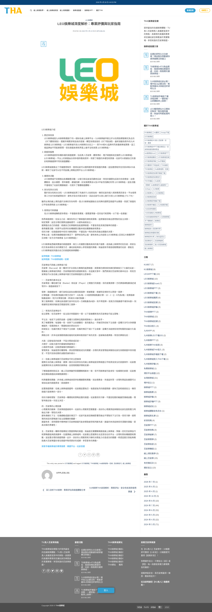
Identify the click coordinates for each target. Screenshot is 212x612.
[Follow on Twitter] (53, 571)
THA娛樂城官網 (151, 321)
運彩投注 (148, 468)
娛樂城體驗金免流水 (153, 411)
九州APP (148, 331)
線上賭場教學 (38, 10)
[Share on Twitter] (85, 455)
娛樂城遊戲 (77, 10)
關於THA (99, 10)
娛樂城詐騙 (149, 397)
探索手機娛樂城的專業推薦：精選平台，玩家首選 (63, 446)
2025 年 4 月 (149, 491)
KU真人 (158, 582)
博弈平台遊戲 (150, 373)
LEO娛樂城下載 (151, 293)
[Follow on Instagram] (48, 571)
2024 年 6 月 (149, 510)
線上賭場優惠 (65, 10)
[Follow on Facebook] (44, 571)
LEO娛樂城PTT (163, 153)
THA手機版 (149, 181)
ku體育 (156, 132)
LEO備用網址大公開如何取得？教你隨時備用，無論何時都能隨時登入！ (160, 112)
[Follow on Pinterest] (62, 571)
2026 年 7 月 (149, 482)
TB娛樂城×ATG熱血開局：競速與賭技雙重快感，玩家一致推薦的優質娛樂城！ (160, 70)
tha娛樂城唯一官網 (106, 463)
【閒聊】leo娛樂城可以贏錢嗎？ (156, 185)
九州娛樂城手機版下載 (153, 201)
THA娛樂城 (56, 256)
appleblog (101, 31)
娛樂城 (157, 221)
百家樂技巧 (118, 463)
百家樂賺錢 (149, 449)
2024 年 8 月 (149, 501)
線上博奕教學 (150, 453)
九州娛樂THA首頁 (152, 345)
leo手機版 (161, 161)
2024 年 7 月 (149, 505)
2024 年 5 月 (149, 515)
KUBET (147, 265)
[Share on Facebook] (80, 455)
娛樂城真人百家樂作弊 (153, 229)
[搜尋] (31, 10)
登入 (106, 590)
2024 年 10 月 (150, 496)
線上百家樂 (149, 458)
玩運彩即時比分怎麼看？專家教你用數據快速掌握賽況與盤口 (160, 56)
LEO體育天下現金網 (152, 165)
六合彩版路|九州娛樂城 (153, 213)
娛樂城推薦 (149, 392)
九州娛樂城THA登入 (153, 350)
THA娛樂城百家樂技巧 (153, 177)
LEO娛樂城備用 (150, 157)
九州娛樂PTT (150, 340)
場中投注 (148, 383)
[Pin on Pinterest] (94, 455)
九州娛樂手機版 (150, 205)
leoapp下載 (165, 132)
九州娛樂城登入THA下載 (155, 359)
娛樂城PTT (149, 387)
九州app (147, 189)
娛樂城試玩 (149, 406)
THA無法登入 (150, 326)
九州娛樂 (156, 189)
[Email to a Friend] (89, 455)
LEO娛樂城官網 (163, 157)
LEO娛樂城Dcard (151, 283)
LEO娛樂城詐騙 (150, 161)
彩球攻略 (148, 420)
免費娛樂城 (149, 368)
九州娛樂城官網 (150, 197)
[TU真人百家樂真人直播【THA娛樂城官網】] (14, 10)
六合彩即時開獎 (150, 209)
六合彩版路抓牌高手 (152, 217)
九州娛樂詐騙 (163, 205)
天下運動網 (149, 221)
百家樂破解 (159, 241)
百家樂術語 (149, 444)
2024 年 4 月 (149, 520)
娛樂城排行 (149, 225)
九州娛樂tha (149, 193)
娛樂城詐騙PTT (151, 401)
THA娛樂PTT (150, 312)
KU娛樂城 (148, 132)
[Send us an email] (57, 571)
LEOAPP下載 (150, 274)
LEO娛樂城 (89, 20)
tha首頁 (157, 181)
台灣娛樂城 (165, 217)
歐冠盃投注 (161, 237)
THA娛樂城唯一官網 (60, 259)
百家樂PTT (149, 425)
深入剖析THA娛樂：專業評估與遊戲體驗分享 (65, 490)
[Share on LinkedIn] (98, 455)
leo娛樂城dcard (150, 153)
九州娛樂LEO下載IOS (153, 335)
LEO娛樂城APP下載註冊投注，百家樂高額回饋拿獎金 (157, 148)
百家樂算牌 (149, 245)
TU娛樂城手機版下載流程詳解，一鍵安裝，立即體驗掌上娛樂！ (160, 98)
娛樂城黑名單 (149, 237)
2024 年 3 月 (149, 524)
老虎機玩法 (149, 463)
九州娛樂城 (160, 193)
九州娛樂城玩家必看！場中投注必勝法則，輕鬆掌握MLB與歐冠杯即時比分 (160, 85)
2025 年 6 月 (149, 487)
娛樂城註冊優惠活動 (152, 233)
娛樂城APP (89, 10)
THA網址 (112, 565)
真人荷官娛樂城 (160, 245)
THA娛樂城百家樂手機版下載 (155, 173)
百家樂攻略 (149, 430)
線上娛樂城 (127, 463)
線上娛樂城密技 (52, 10)
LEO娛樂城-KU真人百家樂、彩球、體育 (155, 141)
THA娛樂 (164, 165)
